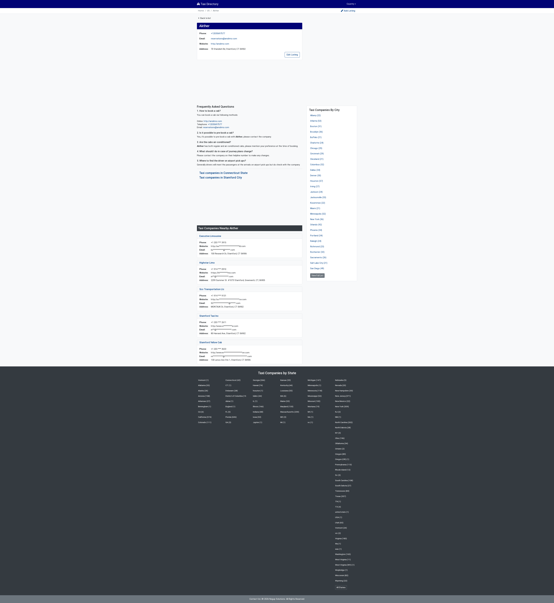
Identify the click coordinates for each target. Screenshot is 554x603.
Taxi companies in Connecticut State (223, 173)
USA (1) (338, 517)
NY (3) (338, 433)
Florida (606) (231, 417)
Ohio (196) (340, 438)
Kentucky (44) (286, 385)
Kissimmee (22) (317, 203)
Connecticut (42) (232, 380)
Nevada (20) (340, 385)
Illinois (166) (258, 406)
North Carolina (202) (344, 422)
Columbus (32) (317, 164)
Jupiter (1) (257, 422)
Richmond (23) (317, 246)
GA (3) (228, 422)
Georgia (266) (259, 380)
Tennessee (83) (342, 491)
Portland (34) (316, 235)
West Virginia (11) (343, 559)
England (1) (230, 406)
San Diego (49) (317, 268)
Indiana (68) (258, 412)
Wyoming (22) (341, 581)
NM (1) (338, 417)
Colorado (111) (204, 422)
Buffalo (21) (316, 137)
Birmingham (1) (204, 406)
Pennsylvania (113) (343, 464)
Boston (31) (316, 126)
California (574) (205, 417)
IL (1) (255, 401)
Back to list (205, 18)
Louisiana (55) (286, 390)
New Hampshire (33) (344, 390)
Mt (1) (310, 412)
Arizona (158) (204, 396)
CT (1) (228, 385)
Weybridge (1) (341, 570)
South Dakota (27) (343, 485)
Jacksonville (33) (318, 197)
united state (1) (342, 512)
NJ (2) (338, 412)
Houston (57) (316, 181)
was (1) (338, 549)
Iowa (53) (257, 417)
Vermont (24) (341, 528)
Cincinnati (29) (317, 153)
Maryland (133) (286, 406)
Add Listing (349, 10)
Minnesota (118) (315, 390)
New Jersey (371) (343, 396)
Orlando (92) (316, 224)
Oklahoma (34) (341, 443)
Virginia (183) (341, 538)
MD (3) (283, 417)
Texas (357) (340, 496)
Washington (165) (343, 554)
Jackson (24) (316, 192)
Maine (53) (285, 401)
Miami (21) (315, 208)
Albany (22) (315, 115)
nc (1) (310, 422)
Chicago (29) (316, 148)
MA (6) (283, 396)
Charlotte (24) (316, 143)
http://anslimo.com (220, 44)
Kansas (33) (285, 380)
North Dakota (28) (343, 427)
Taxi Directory (209, 4)
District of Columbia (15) (236, 396)
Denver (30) (315, 175)
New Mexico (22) (342, 401)
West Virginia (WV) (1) (344, 565)
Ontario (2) (340, 449)
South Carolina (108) (344, 480)
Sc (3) (338, 475)
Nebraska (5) (340, 380)
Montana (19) (313, 406)
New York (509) (342, 406)
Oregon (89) (340, 454)
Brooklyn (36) (316, 132)
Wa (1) (338, 543)
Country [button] (350, 4)
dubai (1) (229, 401)
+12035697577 (218, 33)
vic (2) (338, 533)
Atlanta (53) (315, 121)
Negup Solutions (277, 599)
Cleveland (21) (316, 159)
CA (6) (201, 412)
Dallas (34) (315, 170)
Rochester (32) (317, 252)
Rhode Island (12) (342, 470)
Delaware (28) (231, 390)
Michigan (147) (314, 380)
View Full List (317, 275)
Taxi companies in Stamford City (220, 177)
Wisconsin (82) (341, 575)
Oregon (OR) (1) (342, 459)
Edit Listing (292, 54)
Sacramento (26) (318, 257)
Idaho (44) (257, 396)
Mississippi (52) (315, 396)
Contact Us (254, 599)
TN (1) (338, 501)
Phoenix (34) (316, 230)
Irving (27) (315, 186)
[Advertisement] (249, 82)
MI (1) (282, 422)
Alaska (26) (203, 390)
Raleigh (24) (315, 241)
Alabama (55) (204, 385)
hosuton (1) (258, 390)
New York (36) (317, 219)
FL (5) (228, 412)
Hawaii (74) (258, 385)
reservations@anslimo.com (224, 38)
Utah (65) (339, 522)
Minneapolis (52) (318, 214)
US (208, 11)
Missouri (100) (314, 401)
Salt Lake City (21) (318, 263)
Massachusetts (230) (289, 412)
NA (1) (310, 417)
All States (341, 587)
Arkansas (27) (204, 401)
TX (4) (338, 507)
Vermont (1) (203, 380)
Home (201, 11)
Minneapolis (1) (314, 385)
